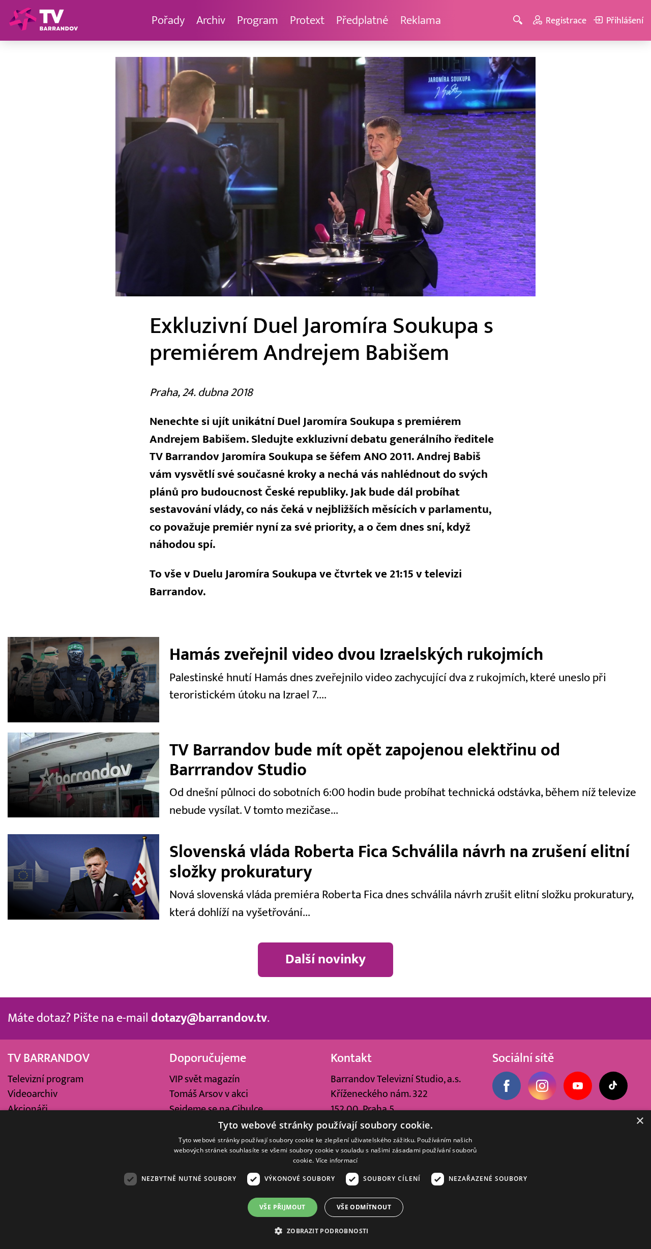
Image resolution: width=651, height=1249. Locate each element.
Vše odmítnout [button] (364, 1207)
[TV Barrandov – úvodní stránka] (43, 20)
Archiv (210, 20)
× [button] (639, 1121)
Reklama (420, 20)
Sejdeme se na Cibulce (216, 1109)
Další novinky (325, 959)
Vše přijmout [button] (282, 1207)
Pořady (168, 20)
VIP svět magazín (204, 1079)
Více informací (337, 1160)
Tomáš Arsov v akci (208, 1094)
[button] (325, 1231)
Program (257, 20)
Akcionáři (28, 1109)
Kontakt (351, 1058)
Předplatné (362, 20)
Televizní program (45, 1079)
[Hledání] (519, 20)
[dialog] (325, 1179)
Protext (307, 20)
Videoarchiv (32, 1094)
